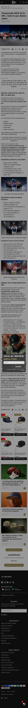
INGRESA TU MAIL (10, 359)
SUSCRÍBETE (18, 366)
